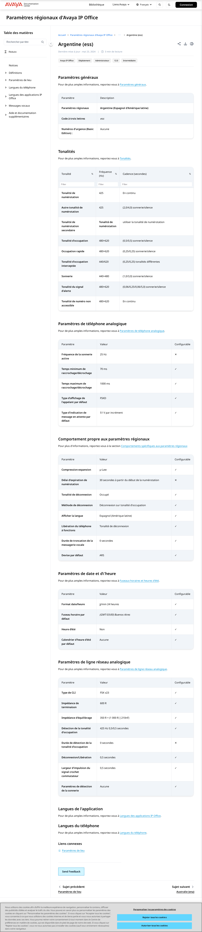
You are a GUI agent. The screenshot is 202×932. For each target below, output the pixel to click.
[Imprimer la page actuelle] (192, 44)
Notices (13, 65)
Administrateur (102, 60)
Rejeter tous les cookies (155, 917)
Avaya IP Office (67, 60)
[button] (77, 174)
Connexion (186, 4)
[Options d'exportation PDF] (185, 44)
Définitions (15, 73)
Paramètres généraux (133, 84)
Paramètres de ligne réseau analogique (143, 669)
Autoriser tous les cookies (154, 925)
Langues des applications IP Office (25, 96)
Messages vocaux (19, 105)
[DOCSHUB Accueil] (22, 5)
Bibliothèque (96, 4)
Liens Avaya (119, 4)
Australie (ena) (185, 891)
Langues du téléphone (22, 87)
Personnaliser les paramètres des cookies (154, 909)
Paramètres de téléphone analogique (142, 331)
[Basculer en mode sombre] (169, 5)
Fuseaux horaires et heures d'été (139, 580)
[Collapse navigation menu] (51, 43)
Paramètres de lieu (20, 80)
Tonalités (125, 158)
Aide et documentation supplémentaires (22, 114)
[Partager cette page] (179, 44)
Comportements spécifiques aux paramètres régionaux (154, 446)
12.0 (116, 60)
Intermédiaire (129, 60)
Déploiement (84, 60)
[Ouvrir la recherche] (160, 5)
